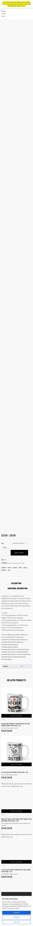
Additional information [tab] (17, 588)
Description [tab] (16, 583)
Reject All (16, 922)
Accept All (16, 912)
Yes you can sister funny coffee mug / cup (14, 772)
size (2, 543)
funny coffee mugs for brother (10, 823)
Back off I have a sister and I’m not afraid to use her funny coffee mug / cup (16, 820)
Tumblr (20, 567)
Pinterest (3, 570)
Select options (16, 716)
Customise (16, 917)
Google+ (25, 567)
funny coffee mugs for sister (16, 563)
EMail (9, 570)
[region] (16, 911)
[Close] (31, 897)
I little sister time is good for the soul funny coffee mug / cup (16, 871)
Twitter (9, 567)
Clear (5, 547)
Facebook (3, 567)
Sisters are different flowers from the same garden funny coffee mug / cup (15, 725)
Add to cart (19, 552)
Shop (14, 34)
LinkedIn (15, 567)
